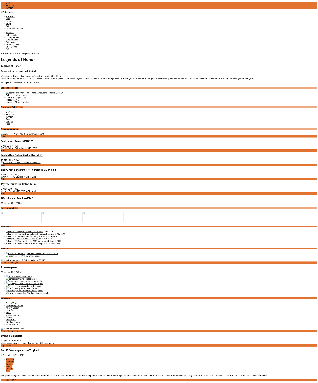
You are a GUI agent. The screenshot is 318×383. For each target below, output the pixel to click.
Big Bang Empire (13, 322)
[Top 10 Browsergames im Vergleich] (27, 343)
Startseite (10, 16)
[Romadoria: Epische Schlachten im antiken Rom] (21, 279)
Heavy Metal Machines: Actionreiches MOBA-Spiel (29, 170)
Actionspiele (11, 42)
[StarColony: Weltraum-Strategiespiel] (22, 288)
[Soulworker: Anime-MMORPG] (22, 134)
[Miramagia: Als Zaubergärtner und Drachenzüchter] (24, 291)
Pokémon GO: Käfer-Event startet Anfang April (26, 243)
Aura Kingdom (12, 308)
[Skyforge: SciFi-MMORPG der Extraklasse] (28, 293)
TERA (8, 312)
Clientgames (11, 47)
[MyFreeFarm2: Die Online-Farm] (19, 177)
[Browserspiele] (23, 260)
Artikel (9, 26)
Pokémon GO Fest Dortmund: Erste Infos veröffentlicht (30, 234)
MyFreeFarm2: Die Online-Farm (18, 184)
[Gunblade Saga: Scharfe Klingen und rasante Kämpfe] (19, 276)
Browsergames (12, 44)
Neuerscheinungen (14, 28)
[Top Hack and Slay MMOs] (23, 256)
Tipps (8, 23)
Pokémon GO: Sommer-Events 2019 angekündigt (27, 241)
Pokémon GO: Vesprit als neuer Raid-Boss (24, 231)
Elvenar (9, 317)
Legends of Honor (11, 66)
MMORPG (10, 32)
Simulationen (12, 40)
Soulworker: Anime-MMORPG (17, 141)
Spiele (8, 19)
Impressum (11, 380)
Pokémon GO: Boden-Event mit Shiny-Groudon (26, 236)
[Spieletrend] (159, 12)
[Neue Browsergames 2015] (32, 253)
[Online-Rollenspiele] (12, 329)
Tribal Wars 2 (12, 324)
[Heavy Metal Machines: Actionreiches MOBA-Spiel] (20, 162)
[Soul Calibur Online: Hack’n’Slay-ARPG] (19, 148)
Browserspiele (9, 267)
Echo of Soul (11, 303)
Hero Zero (10, 310)
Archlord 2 (11, 320)
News (8, 21)
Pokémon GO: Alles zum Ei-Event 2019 (23, 239)
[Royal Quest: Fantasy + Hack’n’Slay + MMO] (24, 283)
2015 (38, 83)
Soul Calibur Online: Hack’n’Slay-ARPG (22, 155)
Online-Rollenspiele (11, 336)
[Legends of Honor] (36, 93)
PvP (7, 49)
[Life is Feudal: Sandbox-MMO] (18, 191)
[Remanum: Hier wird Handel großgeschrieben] (24, 281)
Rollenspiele (11, 35)
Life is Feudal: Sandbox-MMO (17, 198)
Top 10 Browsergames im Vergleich (20, 350)
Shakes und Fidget (14, 315)
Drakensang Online (14, 305)
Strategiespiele (12, 37)
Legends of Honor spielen (17, 102)
